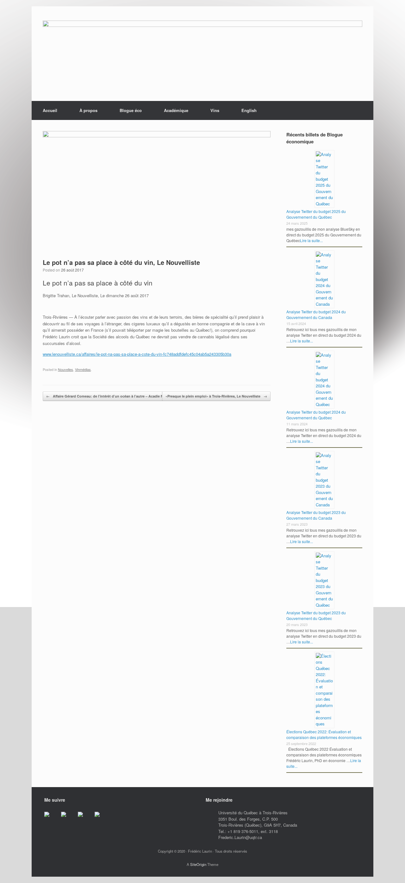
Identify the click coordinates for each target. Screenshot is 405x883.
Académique (176, 110)
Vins (214, 110)
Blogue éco (131, 110)
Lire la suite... (311, 240)
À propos (88, 110)
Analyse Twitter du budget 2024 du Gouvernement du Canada (316, 314)
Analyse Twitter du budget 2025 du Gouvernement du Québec (316, 214)
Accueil (50, 110)
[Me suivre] (51, 819)
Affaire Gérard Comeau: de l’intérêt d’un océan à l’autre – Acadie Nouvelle (110, 396)
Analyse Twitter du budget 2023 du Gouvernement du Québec (316, 615)
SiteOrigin (198, 864)
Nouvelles (65, 369)
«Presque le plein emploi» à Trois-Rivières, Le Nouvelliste (216, 396)
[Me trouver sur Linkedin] (85, 819)
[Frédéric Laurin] (202, 54)
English (249, 110)
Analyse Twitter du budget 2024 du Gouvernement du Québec (316, 414)
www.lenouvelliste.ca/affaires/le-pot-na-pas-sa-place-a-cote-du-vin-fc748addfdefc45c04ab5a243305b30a (137, 354)
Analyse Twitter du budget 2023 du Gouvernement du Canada (316, 515)
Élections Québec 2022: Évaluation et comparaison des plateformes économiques (324, 734)
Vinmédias (83, 369)
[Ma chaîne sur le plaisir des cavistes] (102, 819)
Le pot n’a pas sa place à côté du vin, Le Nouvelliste (121, 262)
